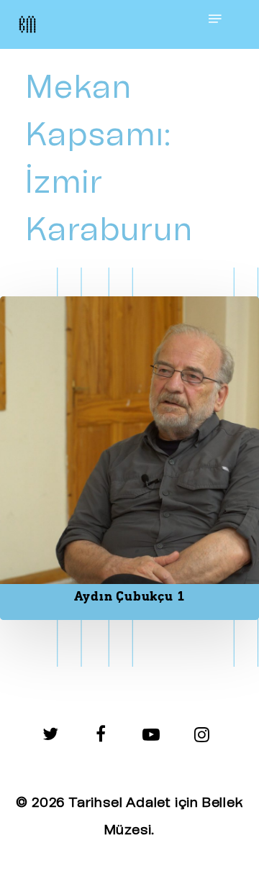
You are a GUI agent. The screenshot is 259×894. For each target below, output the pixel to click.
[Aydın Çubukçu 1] (129, 458)
